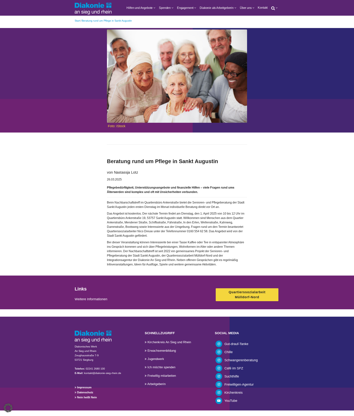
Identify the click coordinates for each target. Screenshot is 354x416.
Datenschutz (84, 392)
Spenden (165, 7)
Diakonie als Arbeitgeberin (217, 7)
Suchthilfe (231, 376)
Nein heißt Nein (86, 397)
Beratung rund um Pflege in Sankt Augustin (107, 20)
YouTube (230, 400)
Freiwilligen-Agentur (239, 384)
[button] (8, 408)
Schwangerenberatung (241, 360)
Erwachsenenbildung (161, 350)
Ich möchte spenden (161, 367)
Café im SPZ (233, 368)
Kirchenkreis (233, 392)
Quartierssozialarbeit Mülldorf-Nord (247, 294)
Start (77, 20)
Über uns (246, 7)
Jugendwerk (155, 359)
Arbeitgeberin (156, 384)
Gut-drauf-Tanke (236, 344)
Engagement (185, 7)
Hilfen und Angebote (139, 7)
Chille (228, 352)
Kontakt (263, 7)
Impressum (83, 387)
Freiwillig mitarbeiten (161, 375)
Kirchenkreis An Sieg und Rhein (169, 342)
